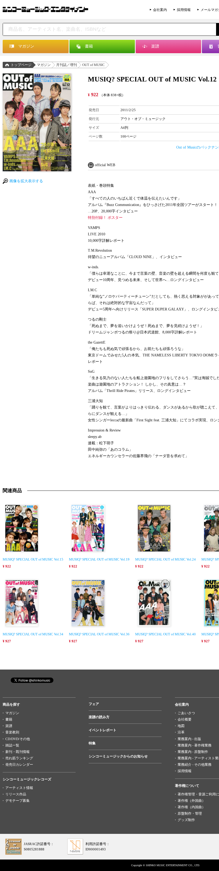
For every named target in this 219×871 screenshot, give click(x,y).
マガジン (44, 65)
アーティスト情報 (19, 788)
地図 (181, 726)
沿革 (181, 732)
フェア (94, 704)
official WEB (105, 165)
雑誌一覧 (12, 745)
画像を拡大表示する (26, 181)
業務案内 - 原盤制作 (193, 752)
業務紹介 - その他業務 (195, 765)
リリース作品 (15, 794)
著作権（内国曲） (191, 807)
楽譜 (8, 726)
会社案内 (160, 10)
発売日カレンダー (19, 765)
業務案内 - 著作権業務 (195, 745)
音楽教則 (12, 732)
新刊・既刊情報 (17, 752)
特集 (92, 743)
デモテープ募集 (17, 801)
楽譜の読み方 (99, 717)
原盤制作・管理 (190, 813)
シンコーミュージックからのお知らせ (118, 756)
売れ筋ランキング (19, 758)
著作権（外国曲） (191, 801)
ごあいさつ (186, 713)
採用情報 (184, 10)
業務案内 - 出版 (189, 739)
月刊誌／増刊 (66, 65)
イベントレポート (102, 730)
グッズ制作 (186, 820)
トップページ (21, 65)
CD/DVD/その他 (17, 739)
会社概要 (184, 719)
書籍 (8, 719)
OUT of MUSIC (93, 65)
